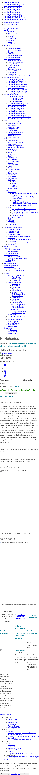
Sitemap (10, 731)
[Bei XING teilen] (5, 377)
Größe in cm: (26, 380)
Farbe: (2, 380)
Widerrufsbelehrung (14, 748)
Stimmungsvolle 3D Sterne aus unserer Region (23, 757)
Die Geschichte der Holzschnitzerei (19, 740)
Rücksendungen (13, 726)
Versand (16, 386)
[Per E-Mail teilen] (5, 366)
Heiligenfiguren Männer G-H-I (17, 346)
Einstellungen (15, 774)
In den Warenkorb (11, 393)
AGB (9, 743)
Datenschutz (12, 746)
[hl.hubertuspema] (6, 353)
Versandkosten (20, 650)
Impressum (12, 745)
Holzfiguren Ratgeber (15, 734)
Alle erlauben (24, 774)
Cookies (10, 751)
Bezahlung (7, 760)
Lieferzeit (11, 721)
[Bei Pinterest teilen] (5, 374)
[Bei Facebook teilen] (5, 369)
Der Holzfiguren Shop (16, 343)
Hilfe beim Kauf (13, 719)
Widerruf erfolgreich (14, 750)
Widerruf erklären (5, 714)
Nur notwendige (5, 774)
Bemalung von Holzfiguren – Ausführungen (22, 733)
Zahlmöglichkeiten (14, 728)
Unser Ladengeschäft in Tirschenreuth (20, 753)
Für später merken (6, 396)
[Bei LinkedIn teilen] (5, 371)
